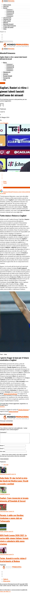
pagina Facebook (13, 411)
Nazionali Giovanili (8, 24)
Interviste (6, 6)
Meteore (5, 22)
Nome (2, 445)
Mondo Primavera (23, 409)
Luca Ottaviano (4, 123)
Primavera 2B (10, 13)
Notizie (5, 8)
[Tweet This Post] (16, 175)
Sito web (2, 451)
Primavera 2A (10, 11)
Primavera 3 (9, 14)
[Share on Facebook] (16, 174)
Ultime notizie (7, 5)
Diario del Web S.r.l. (5, 591)
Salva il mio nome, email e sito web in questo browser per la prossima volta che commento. (13, 455)
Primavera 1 (9, 9)
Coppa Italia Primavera (9, 25)
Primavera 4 (9, 16)
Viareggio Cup (7, 19)
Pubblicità (5, 579)
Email (2, 448)
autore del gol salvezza (10, 394)
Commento (3, 432)
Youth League (7, 21)
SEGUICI (2, 406)
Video (4, 29)
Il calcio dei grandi (8, 27)
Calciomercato (7, 17)
